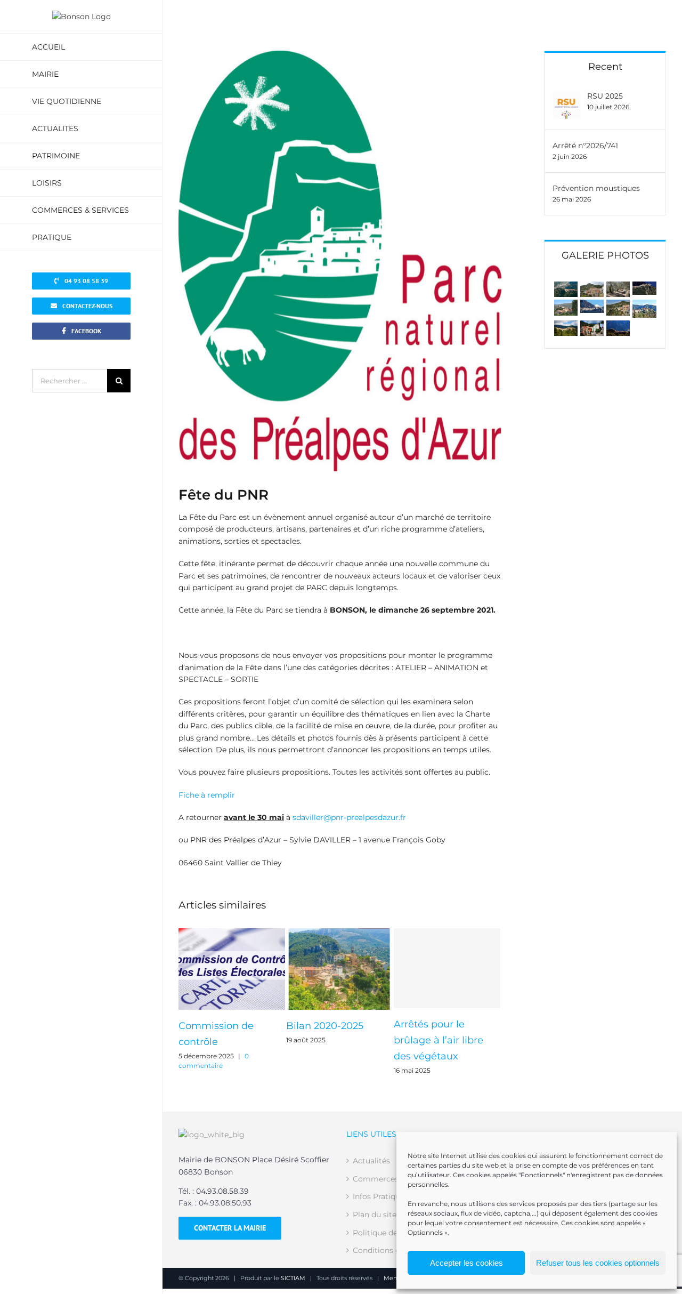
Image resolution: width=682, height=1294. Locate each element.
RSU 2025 (605, 96)
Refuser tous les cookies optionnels (598, 1262)
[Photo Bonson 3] (592, 326)
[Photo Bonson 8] (592, 305)
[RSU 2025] (566, 97)
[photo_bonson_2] (566, 326)
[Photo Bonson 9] (566, 305)
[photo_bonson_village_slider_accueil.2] (592, 287)
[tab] (605, 254)
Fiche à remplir (206, 795)
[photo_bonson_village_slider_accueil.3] (618, 287)
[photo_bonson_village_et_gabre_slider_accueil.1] (566, 287)
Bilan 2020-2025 (324, 1026)
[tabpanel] (605, 308)
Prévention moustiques (596, 188)
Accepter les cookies (466, 1262)
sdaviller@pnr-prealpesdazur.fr (349, 817)
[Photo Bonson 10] (644, 287)
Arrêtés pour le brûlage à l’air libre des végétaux (438, 1040)
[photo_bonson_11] (618, 326)
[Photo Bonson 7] (618, 305)
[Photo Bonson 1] (644, 305)
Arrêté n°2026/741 (585, 145)
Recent (605, 67)
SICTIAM (293, 1278)
